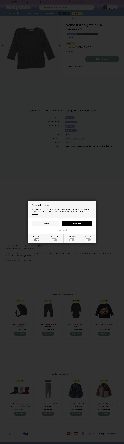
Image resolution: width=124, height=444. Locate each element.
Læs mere (35, 214)
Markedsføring (54, 236)
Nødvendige (37, 236)
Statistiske (88, 236)
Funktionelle (72, 236)
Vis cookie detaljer (62, 230)
